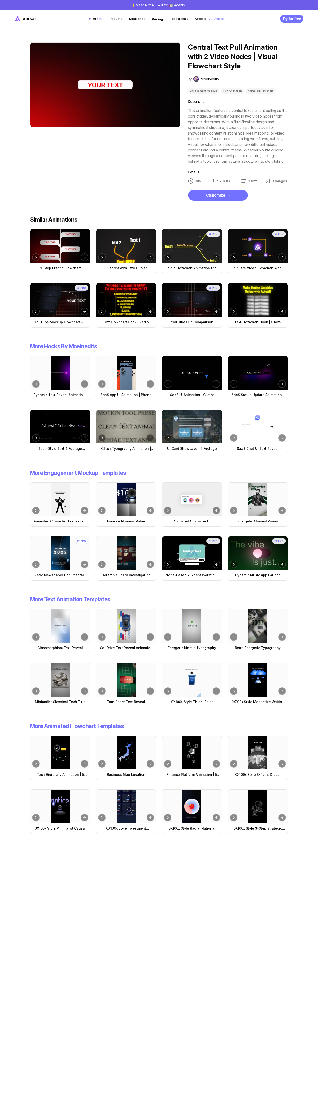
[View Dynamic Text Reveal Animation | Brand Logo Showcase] (60, 373)
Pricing (157, 19)
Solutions (137, 18)
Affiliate (209, 18)
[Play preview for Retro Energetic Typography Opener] (233, 637)
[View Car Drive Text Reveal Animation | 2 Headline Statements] (126, 626)
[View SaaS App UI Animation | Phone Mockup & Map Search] (126, 373)
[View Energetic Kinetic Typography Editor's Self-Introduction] (192, 626)
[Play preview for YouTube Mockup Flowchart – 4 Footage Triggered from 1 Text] (36, 311)
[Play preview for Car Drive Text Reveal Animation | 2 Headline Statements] (102, 637)
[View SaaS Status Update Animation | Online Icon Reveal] (258, 373)
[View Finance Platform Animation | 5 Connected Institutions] (192, 752)
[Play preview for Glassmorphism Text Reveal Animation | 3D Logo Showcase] (36, 637)
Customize (215, 195)
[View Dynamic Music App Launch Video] (258, 553)
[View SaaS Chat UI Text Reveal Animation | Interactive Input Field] (258, 426)
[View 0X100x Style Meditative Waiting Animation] (258, 679)
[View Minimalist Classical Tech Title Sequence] (60, 679)
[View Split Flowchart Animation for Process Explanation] (192, 246)
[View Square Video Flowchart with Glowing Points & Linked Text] (258, 246)
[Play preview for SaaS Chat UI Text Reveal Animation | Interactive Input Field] (233, 438)
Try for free (292, 19)
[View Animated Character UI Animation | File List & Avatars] (192, 499)
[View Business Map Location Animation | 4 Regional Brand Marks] (126, 752)
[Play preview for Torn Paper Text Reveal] (102, 691)
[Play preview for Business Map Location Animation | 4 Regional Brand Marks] (102, 764)
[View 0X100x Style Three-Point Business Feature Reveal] (192, 679)
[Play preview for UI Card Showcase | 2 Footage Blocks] (167, 438)
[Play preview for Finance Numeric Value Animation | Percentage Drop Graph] (102, 510)
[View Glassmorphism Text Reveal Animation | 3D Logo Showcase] (60, 626)
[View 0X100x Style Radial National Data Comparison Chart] (192, 806)
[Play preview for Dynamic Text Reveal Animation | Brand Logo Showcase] (36, 384)
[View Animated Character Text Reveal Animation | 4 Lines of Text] (60, 499)
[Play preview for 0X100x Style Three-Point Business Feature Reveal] (167, 691)
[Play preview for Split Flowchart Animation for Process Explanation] (167, 257)
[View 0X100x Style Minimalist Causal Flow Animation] (60, 806)
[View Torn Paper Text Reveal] (126, 679)
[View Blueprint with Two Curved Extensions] (126, 246)
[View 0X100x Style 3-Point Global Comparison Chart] (258, 752)
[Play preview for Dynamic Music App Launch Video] (233, 564)
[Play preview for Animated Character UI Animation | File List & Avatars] (167, 510)
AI (97, 18)
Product (115, 18)
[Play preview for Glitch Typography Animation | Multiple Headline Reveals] (102, 438)
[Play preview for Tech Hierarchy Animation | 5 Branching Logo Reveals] (36, 764)
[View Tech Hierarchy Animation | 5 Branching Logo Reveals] (60, 752)
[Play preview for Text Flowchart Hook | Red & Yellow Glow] (102, 311)
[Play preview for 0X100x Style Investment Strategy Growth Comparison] (102, 817)
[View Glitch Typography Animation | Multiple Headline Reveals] (126, 426)
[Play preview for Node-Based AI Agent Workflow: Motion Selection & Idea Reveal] (167, 564)
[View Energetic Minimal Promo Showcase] (258, 499)
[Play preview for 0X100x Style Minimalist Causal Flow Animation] (36, 817)
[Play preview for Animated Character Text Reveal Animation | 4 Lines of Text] (36, 510)
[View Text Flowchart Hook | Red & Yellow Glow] (126, 300)
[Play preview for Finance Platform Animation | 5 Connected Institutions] (167, 764)
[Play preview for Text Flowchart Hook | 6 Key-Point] (233, 311)
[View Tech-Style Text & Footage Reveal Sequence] (60, 426)
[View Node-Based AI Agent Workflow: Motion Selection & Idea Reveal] (192, 553)
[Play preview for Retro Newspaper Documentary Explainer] (36, 564)
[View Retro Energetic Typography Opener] (258, 626)
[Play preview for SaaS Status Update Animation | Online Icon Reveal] (233, 384)
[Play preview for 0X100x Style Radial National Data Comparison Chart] (167, 817)
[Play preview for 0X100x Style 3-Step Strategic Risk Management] (233, 817)
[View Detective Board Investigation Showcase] (126, 553)
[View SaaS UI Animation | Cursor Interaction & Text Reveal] (192, 373)
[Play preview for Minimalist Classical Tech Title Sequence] (36, 691)
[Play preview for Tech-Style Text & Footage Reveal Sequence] (36, 438)
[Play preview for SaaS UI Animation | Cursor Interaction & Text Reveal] (167, 384)
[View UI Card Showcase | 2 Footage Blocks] (192, 426)
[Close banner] (312, 5)
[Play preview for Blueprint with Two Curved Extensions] (102, 257)
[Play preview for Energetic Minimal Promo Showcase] (233, 510)
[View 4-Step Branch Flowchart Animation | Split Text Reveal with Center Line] (60, 246)
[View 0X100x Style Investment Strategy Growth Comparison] (126, 806)
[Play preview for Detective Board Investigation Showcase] (102, 564)
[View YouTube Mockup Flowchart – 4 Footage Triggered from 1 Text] (60, 300)
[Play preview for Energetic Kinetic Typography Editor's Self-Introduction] (167, 637)
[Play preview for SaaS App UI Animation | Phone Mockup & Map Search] (102, 384)
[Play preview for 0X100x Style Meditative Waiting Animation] (233, 691)
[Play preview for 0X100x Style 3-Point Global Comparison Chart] (233, 764)
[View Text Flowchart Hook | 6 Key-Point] (258, 300)
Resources (179, 18)
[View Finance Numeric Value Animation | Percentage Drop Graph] (126, 499)
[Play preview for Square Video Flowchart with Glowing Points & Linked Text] (233, 257)
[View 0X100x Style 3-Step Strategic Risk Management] (258, 806)
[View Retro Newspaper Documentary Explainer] (60, 553)
